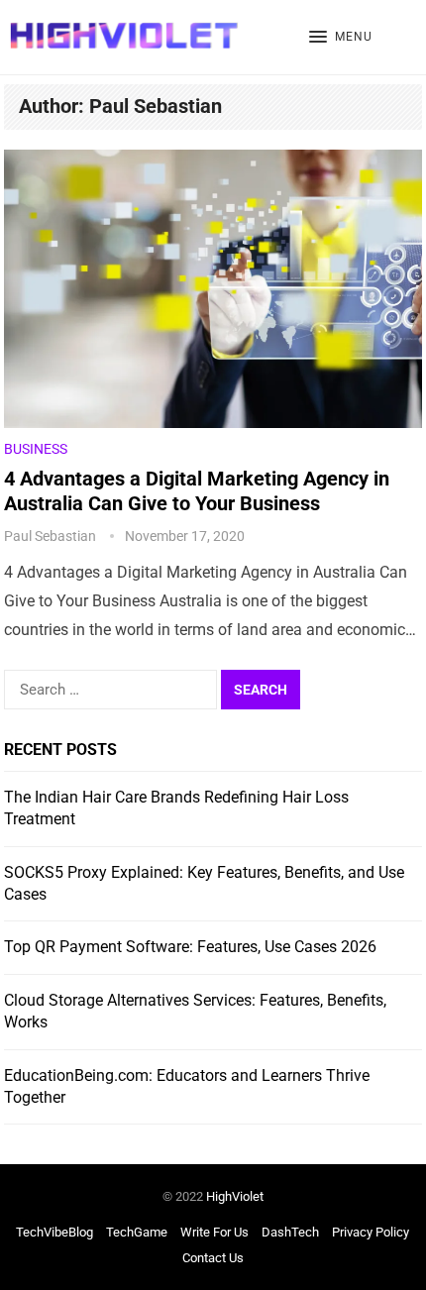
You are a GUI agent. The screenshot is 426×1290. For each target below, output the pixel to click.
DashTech (290, 1232)
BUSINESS (35, 449)
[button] (341, 38)
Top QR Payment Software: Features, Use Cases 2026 (190, 946)
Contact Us (213, 1257)
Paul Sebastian (50, 536)
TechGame (136, 1232)
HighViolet (235, 1196)
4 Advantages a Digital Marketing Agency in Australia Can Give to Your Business (196, 491)
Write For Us (214, 1232)
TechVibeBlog (54, 1232)
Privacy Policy (370, 1232)
